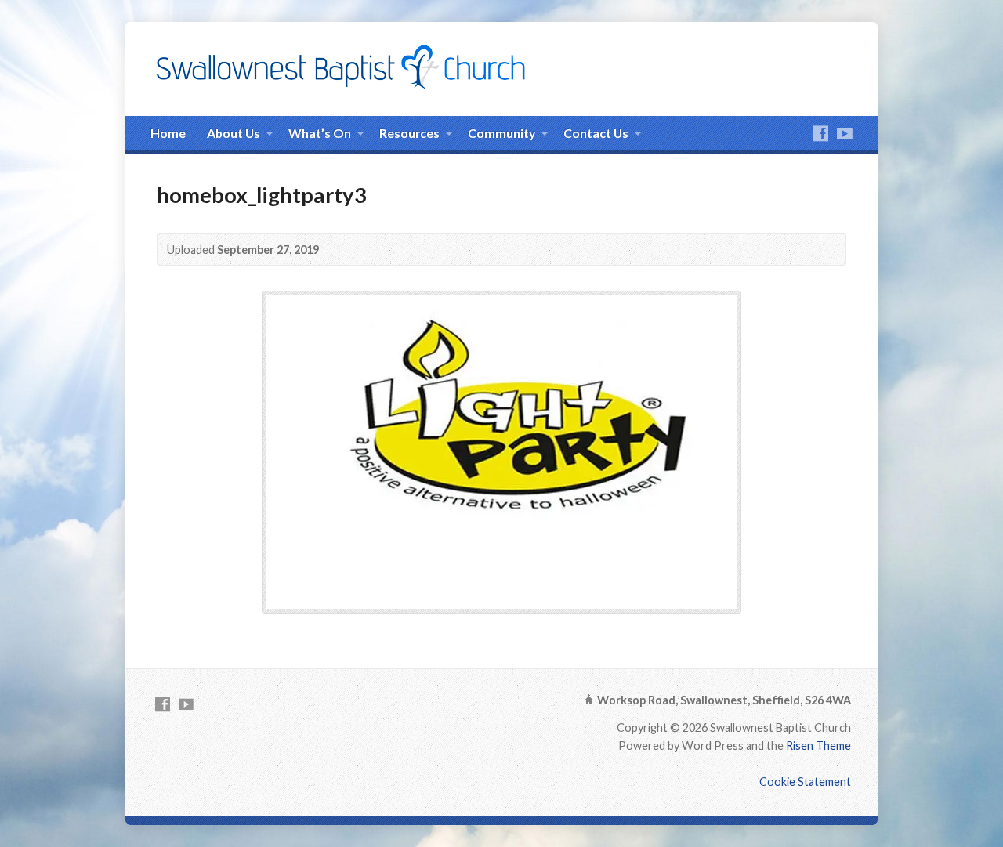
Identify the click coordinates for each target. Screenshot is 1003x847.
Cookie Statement (805, 781)
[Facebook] (820, 133)
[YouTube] (845, 133)
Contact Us (595, 132)
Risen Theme (818, 745)
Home (168, 132)
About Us (233, 132)
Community (501, 132)
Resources (409, 132)
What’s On (319, 132)
